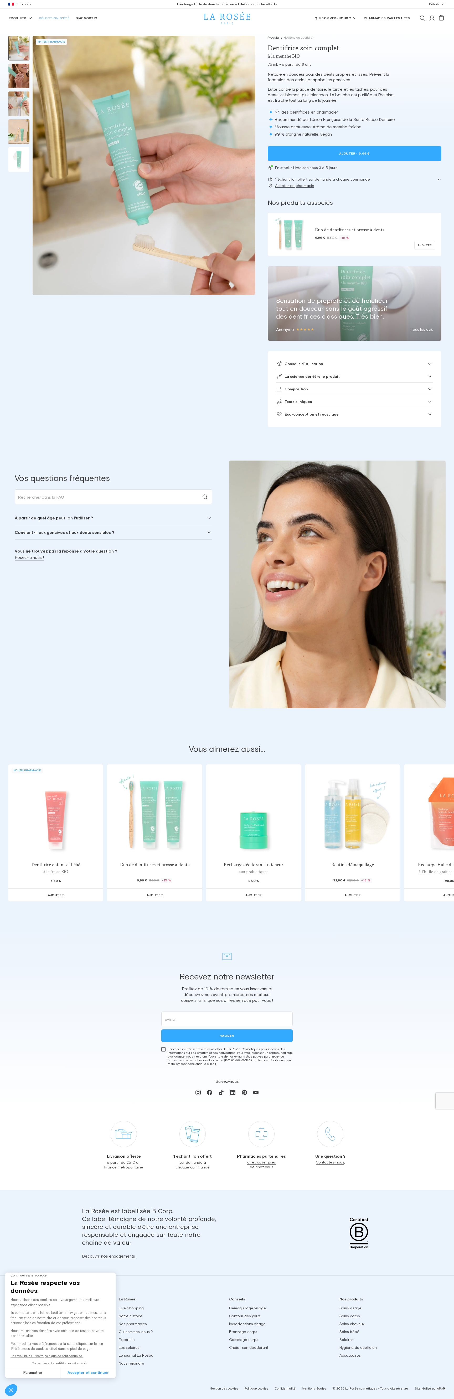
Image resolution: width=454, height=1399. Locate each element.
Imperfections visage (247, 1324)
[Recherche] (422, 18)
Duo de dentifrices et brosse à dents (154, 865)
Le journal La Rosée (136, 1355)
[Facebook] (209, 1092)
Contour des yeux (244, 1316)
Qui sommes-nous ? (332, 18)
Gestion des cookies (224, 1389)
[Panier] (441, 18)
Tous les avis (422, 329)
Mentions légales (314, 1388)
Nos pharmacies (133, 1324)
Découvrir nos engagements (108, 1255)
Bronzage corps (243, 1332)
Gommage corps (243, 1339)
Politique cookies (256, 1388)
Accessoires (350, 1355)
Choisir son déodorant (248, 1347)
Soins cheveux (351, 1324)
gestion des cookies (238, 1060)
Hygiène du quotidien (299, 37)
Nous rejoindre (131, 1363)
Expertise (127, 1339)
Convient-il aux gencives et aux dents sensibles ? (64, 532)
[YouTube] (256, 1092)
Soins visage (350, 1308)
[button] (438, 179)
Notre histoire (130, 1316)
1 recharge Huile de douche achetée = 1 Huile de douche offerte (227, 4)
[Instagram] (198, 1092)
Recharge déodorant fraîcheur (253, 865)
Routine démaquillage (352, 865)
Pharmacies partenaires (387, 18)
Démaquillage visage (247, 1308)
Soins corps (349, 1316)
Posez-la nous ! (29, 557)
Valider (227, 1036)
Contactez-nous (330, 1162)
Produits (17, 18)
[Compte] (432, 18)
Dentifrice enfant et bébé (56, 865)
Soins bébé (349, 1332)
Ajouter (354, 153)
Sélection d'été (54, 18)
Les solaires (129, 1347)
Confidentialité (285, 1388)
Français (22, 4)
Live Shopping (131, 1308)
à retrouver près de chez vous (261, 1164)
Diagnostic (86, 18)
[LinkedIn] (233, 1092)
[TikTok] (221, 1092)
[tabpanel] (113, 525)
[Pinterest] (244, 1092)
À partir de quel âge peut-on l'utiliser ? (54, 517)
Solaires (346, 1339)
